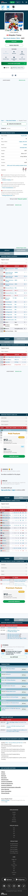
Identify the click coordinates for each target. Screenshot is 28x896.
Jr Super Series (18, 364)
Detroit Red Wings (14, 845)
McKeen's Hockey (6, 179)
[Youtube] (19, 886)
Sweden (14, 812)
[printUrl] (15, 75)
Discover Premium (14, 601)
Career (14, 874)
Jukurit (6, 322)
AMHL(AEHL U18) (6, 517)
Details (24, 669)
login (13, 490)
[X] (9, 886)
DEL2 (18, 38)
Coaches (7, 253)
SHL (14, 831)
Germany (14, 819)
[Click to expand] (26, 561)
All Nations (14, 821)
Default (7, 250)
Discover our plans (14, 63)
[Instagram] (14, 886)
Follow (14, 41)
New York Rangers (14, 849)
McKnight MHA (23, 147)
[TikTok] (24, 886)
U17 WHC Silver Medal (12, 631)
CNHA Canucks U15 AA (9, 269)
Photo (14, 866)
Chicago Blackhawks (14, 843)
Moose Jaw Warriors (9, 288)
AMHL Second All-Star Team (13, 630)
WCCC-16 (17, 359)
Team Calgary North (9, 357)
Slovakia (16, 324)
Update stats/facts (15, 124)
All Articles (14, 657)
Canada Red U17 (8, 290)
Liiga (16, 322)
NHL (16, 309)
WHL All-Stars (8, 364)
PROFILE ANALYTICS (18, 67)
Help (14, 863)
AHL (15, 304)
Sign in (18, 2)
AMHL (16, 280)
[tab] (7, 250)
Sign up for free (5, 490)
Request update (22, 199)
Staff (21, 558)
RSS (14, 870)
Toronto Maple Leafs (14, 853)
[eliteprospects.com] (4, 2)
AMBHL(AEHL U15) (6, 515)
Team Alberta (8, 359)
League (21, 620)
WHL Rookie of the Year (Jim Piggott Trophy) (16, 638)
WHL (16, 288)
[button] (14, 41)
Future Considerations (7, 187)
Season (7, 620)
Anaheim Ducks (8, 309)
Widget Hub (14, 859)
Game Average (21, 250)
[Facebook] (4, 886)
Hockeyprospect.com (7, 195)
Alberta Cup (17, 357)
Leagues (6, 497)
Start (2, 120)
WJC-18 (16, 295)
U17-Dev (16, 362)
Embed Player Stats (21, 247)
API (14, 868)
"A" (13, 298)
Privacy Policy (14, 865)
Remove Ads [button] (22, 80)
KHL (14, 829)
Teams (21, 497)
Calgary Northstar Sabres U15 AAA (9, 273)
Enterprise (14, 872)
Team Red (7, 362)
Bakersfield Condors (9, 319)
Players (7, 558)
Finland (14, 817)
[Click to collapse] (26, 256)
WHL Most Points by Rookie (13, 636)
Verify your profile (5, 800)
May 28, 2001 (24, 135)
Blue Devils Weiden (10, 38)
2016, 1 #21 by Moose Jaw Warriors (14, 742)
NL (14, 837)
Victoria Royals (8, 302)
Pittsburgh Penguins (14, 851)
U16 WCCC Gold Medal (12, 627)
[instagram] (12, 75)
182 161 (7, 67)
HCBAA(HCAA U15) (6, 525)
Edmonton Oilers (14, 847)
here (6, 801)
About (14, 861)
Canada (25, 144)
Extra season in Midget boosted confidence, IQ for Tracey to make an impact (17, 730)
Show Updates (14, 45)
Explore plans (14, 456)
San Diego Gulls (8, 304)
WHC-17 (16, 290)
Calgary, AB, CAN (23, 141)
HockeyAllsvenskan (19, 328)
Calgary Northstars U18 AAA (9, 281)
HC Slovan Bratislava (7, 325)
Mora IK (7, 328)
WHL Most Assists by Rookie (13, 634)
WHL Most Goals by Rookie (13, 635)
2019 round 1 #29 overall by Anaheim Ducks (17, 165)
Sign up (12, 2)
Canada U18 (8, 295)
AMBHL (16, 272)
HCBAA (16, 268)
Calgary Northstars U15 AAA (8, 708)
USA (14, 816)
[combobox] (1, 263)
